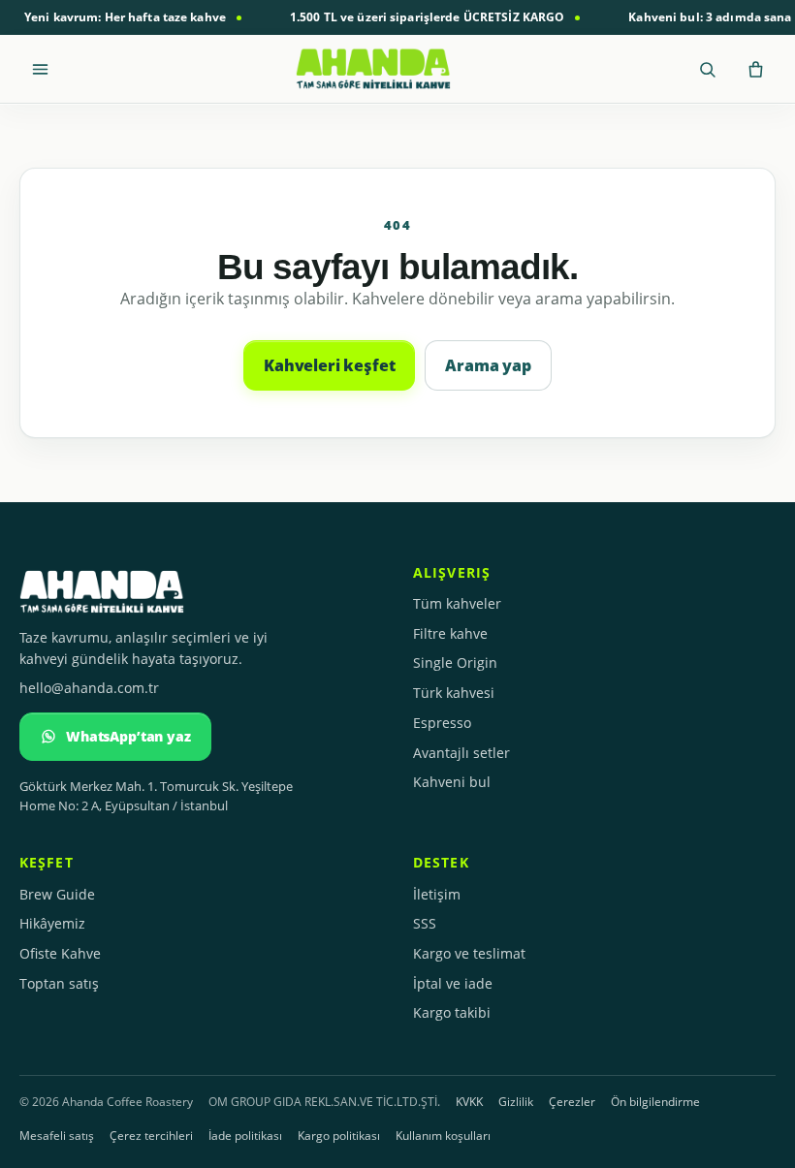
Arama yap (488, 365)
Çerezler (572, 1101)
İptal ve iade (453, 983)
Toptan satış (59, 983)
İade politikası (245, 1135)
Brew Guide (57, 894)
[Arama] (706, 68)
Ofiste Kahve (60, 953)
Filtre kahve (450, 633)
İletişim (437, 894)
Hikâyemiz (52, 923)
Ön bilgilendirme (655, 1101)
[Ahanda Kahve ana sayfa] (373, 69)
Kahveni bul (452, 782)
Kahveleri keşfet (329, 365)
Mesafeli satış (56, 1135)
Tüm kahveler (457, 603)
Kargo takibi (452, 1012)
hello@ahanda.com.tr (89, 688)
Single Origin (455, 662)
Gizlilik (515, 1101)
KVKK (469, 1101)
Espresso (442, 722)
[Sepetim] (755, 68)
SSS (424, 923)
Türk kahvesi (453, 692)
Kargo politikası (339, 1135)
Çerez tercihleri (151, 1135)
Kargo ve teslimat (469, 953)
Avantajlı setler (461, 752)
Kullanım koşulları (443, 1135)
